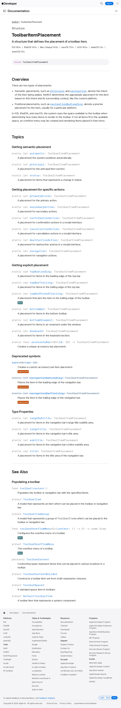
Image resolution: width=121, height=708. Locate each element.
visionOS (6, 637)
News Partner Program (98, 642)
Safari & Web (37, 690)
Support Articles (67, 645)
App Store (36, 633)
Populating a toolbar (26, 482)
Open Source (37, 682)
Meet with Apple (95, 663)
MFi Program (94, 638)
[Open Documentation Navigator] (5, 11)
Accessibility (37, 622)
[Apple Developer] (9, 3)
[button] (101, 3)
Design (34, 645)
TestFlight (7, 660)
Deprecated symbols (26, 356)
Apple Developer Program (99, 622)
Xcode (5, 663)
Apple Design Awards (97, 674)
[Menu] (117, 3)
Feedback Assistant (68, 675)
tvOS (5, 633)
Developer (14, 613)
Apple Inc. (23, 703)
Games (34, 660)
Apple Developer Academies (100, 678)
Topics (18, 136)
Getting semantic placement (31, 147)
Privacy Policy (66, 703)
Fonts (34, 656)
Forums (63, 633)
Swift (5, 648)
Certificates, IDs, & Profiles (71, 671)
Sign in (109, 3)
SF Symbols (8, 671)
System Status (66, 656)
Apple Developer (67, 663)
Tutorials (64, 626)
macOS (6, 630)
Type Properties (22, 411)
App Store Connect (68, 667)
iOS (4, 622)
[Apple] (5, 612)
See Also (20, 471)
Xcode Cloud (8, 667)
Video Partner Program (98, 645)
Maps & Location (38, 675)
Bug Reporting (66, 652)
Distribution (36, 648)
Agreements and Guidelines (85, 703)
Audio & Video (37, 637)
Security (35, 686)
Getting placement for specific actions (38, 189)
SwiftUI (15, 22)
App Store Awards (96, 670)
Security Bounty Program (99, 649)
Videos (63, 637)
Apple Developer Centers (99, 667)
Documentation (19, 11)
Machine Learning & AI (41, 678)
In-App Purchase (39, 667)
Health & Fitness (38, 663)
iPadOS (6, 626)
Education (36, 652)
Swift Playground (10, 656)
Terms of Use (51, 703)
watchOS (7, 641)
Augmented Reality (39, 641)
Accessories (37, 626)
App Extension (37, 630)
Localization (37, 671)
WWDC (92, 682)
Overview (20, 79)
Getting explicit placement (30, 265)
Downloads (65, 630)
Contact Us (65, 648)
